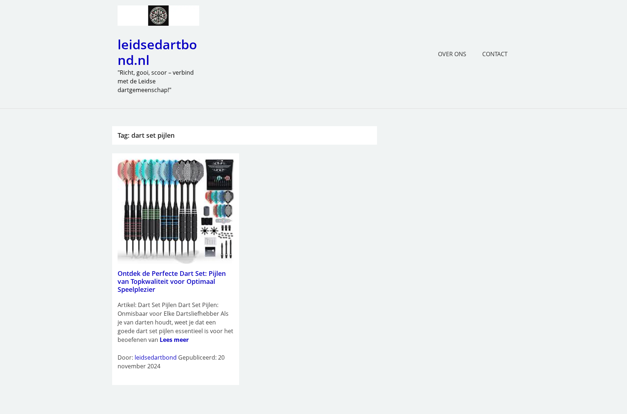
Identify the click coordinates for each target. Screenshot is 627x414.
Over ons (452, 54)
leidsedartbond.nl (157, 52)
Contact (495, 54)
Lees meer (174, 340)
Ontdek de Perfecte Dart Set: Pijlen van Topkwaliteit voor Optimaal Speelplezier (172, 281)
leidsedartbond (156, 357)
